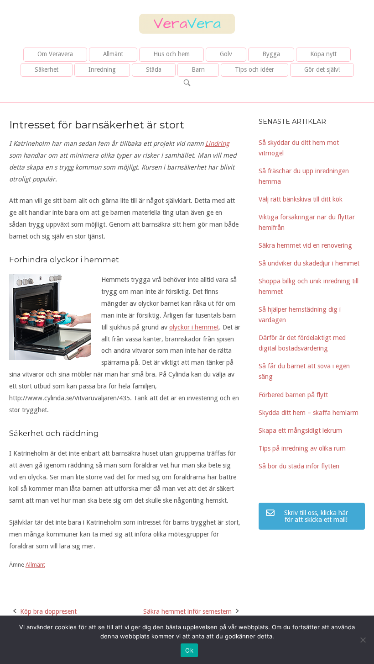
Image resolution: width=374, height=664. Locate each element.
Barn (198, 69)
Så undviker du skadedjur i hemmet (309, 263)
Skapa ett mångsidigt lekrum (300, 430)
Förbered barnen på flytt (293, 394)
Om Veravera (55, 54)
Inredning (102, 69)
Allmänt (113, 54)
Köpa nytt (323, 54)
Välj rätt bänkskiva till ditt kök (301, 199)
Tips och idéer (254, 69)
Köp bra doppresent (48, 611)
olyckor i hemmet (194, 327)
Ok (189, 650)
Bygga (271, 54)
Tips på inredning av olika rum (302, 448)
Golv (226, 54)
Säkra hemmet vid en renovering (305, 245)
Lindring (217, 143)
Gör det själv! (322, 69)
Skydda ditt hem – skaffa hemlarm (308, 412)
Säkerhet (46, 69)
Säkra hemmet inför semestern (187, 611)
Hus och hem (171, 54)
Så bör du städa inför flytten (299, 466)
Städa (153, 69)
